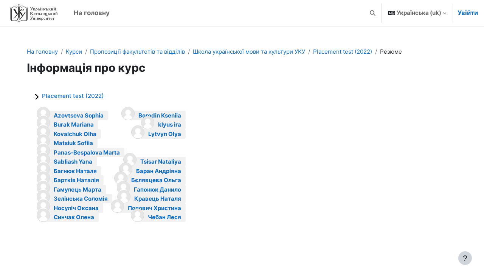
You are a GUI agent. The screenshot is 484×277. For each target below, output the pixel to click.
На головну (42, 51)
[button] (373, 13)
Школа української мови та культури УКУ (249, 51)
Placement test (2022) (342, 51)
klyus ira (169, 124)
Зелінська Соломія (81, 198)
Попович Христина (154, 208)
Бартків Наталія (76, 180)
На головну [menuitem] (92, 13)
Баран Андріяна (158, 171)
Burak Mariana (74, 124)
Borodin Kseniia (159, 115)
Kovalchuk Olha (75, 134)
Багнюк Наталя (75, 171)
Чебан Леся (164, 217)
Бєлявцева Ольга (156, 180)
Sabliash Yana (73, 161)
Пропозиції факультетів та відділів (137, 51)
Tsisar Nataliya (160, 161)
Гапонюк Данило (157, 189)
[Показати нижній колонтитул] (465, 258)
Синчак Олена (74, 217)
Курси (74, 51)
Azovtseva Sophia (79, 115)
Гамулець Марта (77, 189)
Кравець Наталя (157, 198)
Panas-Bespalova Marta (87, 152)
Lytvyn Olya (164, 134)
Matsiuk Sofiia (73, 143)
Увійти (468, 13)
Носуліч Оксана (76, 208)
